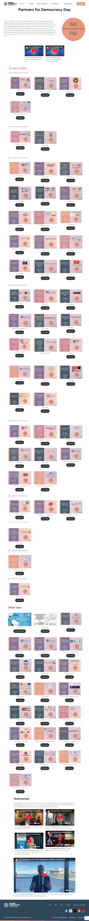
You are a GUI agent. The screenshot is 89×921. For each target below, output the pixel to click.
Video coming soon (19, 631)
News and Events (68, 3)
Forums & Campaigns (42, 3)
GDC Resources (55, 3)
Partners (31, 3)
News (55, 905)
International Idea (62, 917)
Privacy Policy (81, 917)
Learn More (45, 443)
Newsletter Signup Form (79, 905)
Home (50, 905)
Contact (81, 3)
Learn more (20, 94)
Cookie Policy (72, 917)
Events (61, 905)
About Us (22, 3)
